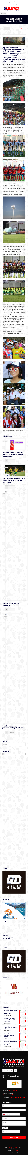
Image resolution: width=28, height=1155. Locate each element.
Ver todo (23, 28)
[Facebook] (11, 4)
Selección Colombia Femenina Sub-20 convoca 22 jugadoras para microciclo (12, 454)
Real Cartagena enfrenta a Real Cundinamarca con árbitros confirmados (13, 480)
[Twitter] (13, 4)
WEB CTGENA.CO (16, 1150)
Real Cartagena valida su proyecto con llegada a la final (13, 727)
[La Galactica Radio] (14, 8)
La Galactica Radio (13, 1147)
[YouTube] (15, 4)
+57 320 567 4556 (18, 1)
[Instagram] (17, 4)
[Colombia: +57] (4, 1114)
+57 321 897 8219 (10, 1)
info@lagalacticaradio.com (14, 2)
